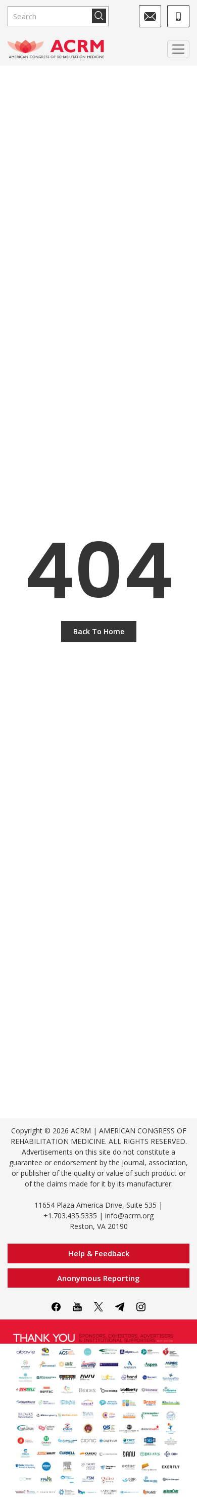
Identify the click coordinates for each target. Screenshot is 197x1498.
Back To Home (98, 631)
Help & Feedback (98, 1253)
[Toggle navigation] (178, 49)
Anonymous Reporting (98, 1278)
